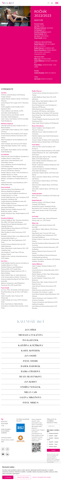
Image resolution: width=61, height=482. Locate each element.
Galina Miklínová (39, 61)
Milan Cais (37, 59)
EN (48, 3)
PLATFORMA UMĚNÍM (5, 432)
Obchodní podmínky (6, 438)
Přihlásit (53, 450)
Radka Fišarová (39, 48)
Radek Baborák (39, 44)
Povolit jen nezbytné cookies (41, 477)
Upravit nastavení (23, 477)
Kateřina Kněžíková (40, 32)
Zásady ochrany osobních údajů (7, 440)
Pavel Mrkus (38, 65)
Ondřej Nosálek (39, 73)
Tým (2, 426)
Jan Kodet (37, 79)
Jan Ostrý (37, 36)
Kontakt (4, 421)
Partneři (4, 424)
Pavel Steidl (38, 38)
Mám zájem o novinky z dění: (53, 430)
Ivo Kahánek (38, 30)
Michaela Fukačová (40, 28)
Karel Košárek (38, 34)
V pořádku (8, 477)
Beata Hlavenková (40, 50)
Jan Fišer (37, 26)
